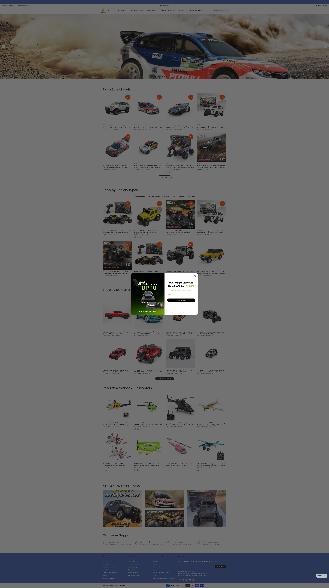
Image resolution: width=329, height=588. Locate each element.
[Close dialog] (195, 275)
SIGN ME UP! (181, 300)
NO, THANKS (181, 305)
